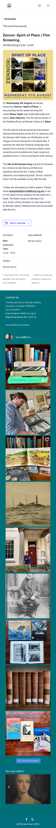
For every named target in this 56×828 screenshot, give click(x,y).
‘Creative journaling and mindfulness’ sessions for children (41, 279)
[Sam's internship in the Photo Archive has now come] (28, 412)
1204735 (32, 317)
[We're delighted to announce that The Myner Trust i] (28, 687)
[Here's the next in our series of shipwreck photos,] (28, 504)
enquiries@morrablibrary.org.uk (21, 313)
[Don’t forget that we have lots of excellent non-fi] (28, 458)
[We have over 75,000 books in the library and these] (28, 366)
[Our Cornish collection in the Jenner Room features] (28, 641)
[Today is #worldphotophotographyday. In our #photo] (28, 596)
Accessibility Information (18, 325)
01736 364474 (13, 309)
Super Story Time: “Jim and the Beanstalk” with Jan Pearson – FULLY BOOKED (16, 279)
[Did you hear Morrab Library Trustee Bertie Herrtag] (28, 550)
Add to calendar (18, 222)
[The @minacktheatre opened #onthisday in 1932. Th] (28, 733)
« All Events (9, 18)
